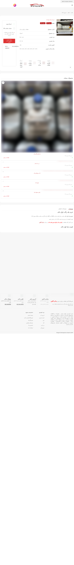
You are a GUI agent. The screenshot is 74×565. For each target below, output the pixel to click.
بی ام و (42, 325)
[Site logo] (37, 5)
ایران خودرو (41, 317)
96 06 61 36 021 (20, 304)
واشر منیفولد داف (37, 192)
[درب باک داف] (37, 161)
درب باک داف (37, 163)
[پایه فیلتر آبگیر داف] (37, 117)
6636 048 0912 (8, 304)
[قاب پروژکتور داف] (37, 171)
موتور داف (37, 182)
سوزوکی (42, 327)
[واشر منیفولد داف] (37, 190)
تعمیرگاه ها (30, 320)
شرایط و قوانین (29, 322)
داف (68, 12)
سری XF (64, 12)
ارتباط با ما (30, 327)
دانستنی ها (31, 325)
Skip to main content (67, 1)
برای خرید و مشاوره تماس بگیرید (9, 41)
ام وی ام (42, 315)
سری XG (43, 23)
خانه (72, 12)
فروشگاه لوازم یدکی (28, 317)
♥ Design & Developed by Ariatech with (64, 332)
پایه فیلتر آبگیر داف (37, 153)
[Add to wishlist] (3, 82)
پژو (43, 320)
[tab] (71, 208)
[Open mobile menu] (72, 5)
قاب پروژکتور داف (37, 173)
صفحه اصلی (30, 315)
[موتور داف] (37, 180)
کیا (43, 322)
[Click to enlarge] (70, 67)
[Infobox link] (5, 47)
